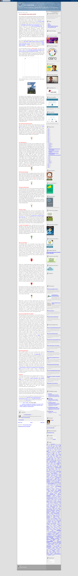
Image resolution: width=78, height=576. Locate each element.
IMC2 (59, 453)
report (41, 405)
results (54, 533)
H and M (53, 452)
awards (57, 463)
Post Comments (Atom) (27, 424)
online (59, 521)
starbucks (53, 539)
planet (51, 525)
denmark (59, 489)
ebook (51, 492)
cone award (34, 404)
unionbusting (53, 548)
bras (59, 469)
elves (59, 493)
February (49, 161)
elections (56, 493)
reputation (59, 531)
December (50, 143)
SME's (51, 456)
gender (51, 505)
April (49, 159)
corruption (59, 483)
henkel (59, 508)
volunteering (58, 550)
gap (56, 504)
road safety (49, 534)
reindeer (59, 529)
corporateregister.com (52, 483)
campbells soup (55, 472)
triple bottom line (49, 547)
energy (58, 495)
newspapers (49, 520)
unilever (49, 548)
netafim (57, 519)
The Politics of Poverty (52, 402)
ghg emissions (56, 505)
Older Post (42, 422)
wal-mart (50, 551)
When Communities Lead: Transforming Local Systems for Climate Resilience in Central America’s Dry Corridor (53, 404)
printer (51, 526)
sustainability (25, 406)
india (59, 511)
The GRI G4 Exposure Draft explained (53, 364)
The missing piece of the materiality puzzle (53, 339)
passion (49, 524)
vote (47, 551)
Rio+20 (54, 455)
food (51, 502)
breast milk (50, 470)
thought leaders (49, 545)
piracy (47, 525)
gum (56, 507)
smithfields (54, 535)
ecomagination (56, 492)
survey (58, 540)
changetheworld (56, 474)
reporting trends (53, 531)
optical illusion (49, 522)
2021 (48, 132)
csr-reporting (29, 5)
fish (48, 502)
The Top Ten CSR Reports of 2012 (52, 333)
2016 (48, 137)
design (49, 490)
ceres (52, 474)
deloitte (53, 489)
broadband (54, 470)
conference (49, 481)
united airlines (58, 548)
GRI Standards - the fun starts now (52, 383)
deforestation (58, 488)
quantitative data (49, 528)
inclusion (53, 511)
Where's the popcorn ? (50, 310)
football (60, 502)
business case (58, 471)
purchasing (55, 527)
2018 (48, 135)
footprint (49, 503)
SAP (60, 455)
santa (59, 534)
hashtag (50, 508)
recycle (51, 529)
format (52, 503)
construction (48, 482)
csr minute (52, 486)
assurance (23, 404)
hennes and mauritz (49, 509)
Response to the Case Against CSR (52, 316)
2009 (48, 166)
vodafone (53, 550)
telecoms (49, 544)
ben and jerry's (50, 466)
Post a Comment (21, 419)
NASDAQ (53, 454)
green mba (49, 507)
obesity (56, 521)
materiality (25, 405)
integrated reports (56, 513)
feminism (52, 501)
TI (59, 456)
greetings (53, 507)
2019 (48, 134)
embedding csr (52, 494)
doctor (52, 491)
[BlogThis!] (32, 402)
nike (52, 520)
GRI (42, 404)
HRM (59, 452)
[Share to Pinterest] (35, 402)
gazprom (48, 505)
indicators (48, 512)
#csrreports (53, 444)
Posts (49, 560)
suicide (47, 540)
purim (59, 527)
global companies (52, 506)
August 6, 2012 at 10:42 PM (25, 417)
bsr (57, 470)
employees (54, 495)
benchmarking (56, 466)
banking (59, 464)
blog (47, 469)
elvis (47, 494)
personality (58, 524)
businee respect (53, 471)
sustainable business (30, 406)
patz (51, 524)
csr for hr (48, 486)
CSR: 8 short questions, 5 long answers (53, 345)
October (49, 145)
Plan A (48, 455)
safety (56, 534)
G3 (50, 450)
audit (48, 463)
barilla (50, 465)
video (47, 550)
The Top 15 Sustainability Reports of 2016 (53, 370)
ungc (60, 547)
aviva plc (51, 463)
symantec (56, 543)
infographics (53, 512)
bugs (59, 470)
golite (57, 506)
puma (52, 527)
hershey (54, 509)
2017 (48, 136)
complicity (52, 480)
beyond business (58, 467)
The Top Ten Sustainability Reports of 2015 (53, 327)
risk (60, 533)
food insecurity (55, 502)
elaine (53, 420)
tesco (56, 544)
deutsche (52, 490)
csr (36, 404)
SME (48, 456)
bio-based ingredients (51, 468)
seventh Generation (49, 535)
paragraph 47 (59, 523)
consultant (52, 482)
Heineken (48, 453)
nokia (55, 520)
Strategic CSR (50, 411)
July (49, 156)
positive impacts (33, 405)
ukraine (57, 547)
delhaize (48, 489)
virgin (50, 550)
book (49, 469)
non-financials (59, 520)
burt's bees (48, 471)
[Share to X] (33, 402)
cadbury (51, 472)
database (53, 488)
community (54, 479)
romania (53, 534)
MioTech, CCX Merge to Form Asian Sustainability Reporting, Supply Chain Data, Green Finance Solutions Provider (53, 395)
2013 (48, 141)
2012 (48, 142)
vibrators (59, 549)
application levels (53, 461)
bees (60, 465)
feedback (48, 501)
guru (59, 507)
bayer (53, 465)
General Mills (59, 451)
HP (56, 452)
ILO (56, 453)
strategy (58, 539)
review (57, 533)
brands (56, 469)
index (56, 511)
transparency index (56, 546)
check (60, 474)
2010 (48, 165)
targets (60, 543)
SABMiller (57, 455)
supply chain (52, 540)
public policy (38, 405)
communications (49, 479)
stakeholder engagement (55, 538)
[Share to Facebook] (34, 402)
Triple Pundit (50, 398)
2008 (48, 167)
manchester (21, 405)
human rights (53, 510)
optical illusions (54, 522)
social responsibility (50, 537)
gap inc (59, 504)
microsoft (56, 518)
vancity (47, 549)
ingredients (58, 512)
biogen (56, 468)
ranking (54, 528)
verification (51, 549)
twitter (53, 547)
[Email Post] (29, 402)
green (60, 506)
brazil (47, 470)
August (49, 147)
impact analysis (49, 511)
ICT (50, 453)
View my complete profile (50, 427)
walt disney (58, 551)
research (49, 532)
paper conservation (53, 523)
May (49, 158)
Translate (54, 439)
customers (51, 487)
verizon (55, 549)
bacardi (48, 464)
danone (56, 487)
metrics (52, 518)
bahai (50, 464)
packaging (48, 523)
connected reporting (56, 481)
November (50, 144)
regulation (55, 529)
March (49, 160)
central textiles (48, 474)
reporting (21, 406)
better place (52, 467)
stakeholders (49, 539)
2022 (48, 131)
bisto (59, 468)
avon (54, 463)
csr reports (38, 404)
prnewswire (58, 526)
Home (31, 422)
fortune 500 (56, 503)
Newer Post (20, 422)
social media (57, 536)
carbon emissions (54, 473)
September (50, 146)
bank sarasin (54, 464)
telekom (53, 544)
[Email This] (31, 402)
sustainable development (57, 542)
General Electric (54, 451)
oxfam (59, 522)
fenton (55, 501)
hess (57, 509)
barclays (48, 465)
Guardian (49, 452)
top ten (58, 545)
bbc (55, 465)
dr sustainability (56, 491)
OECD (56, 454)
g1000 (54, 504)
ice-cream (57, 510)
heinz (56, 508)
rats (57, 528)
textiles (59, 544)
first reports (59, 501)
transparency (49, 546)
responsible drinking (49, 533)
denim (56, 489)
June (49, 157)
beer (57, 465)
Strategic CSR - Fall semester (52, 412)
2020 (48, 133)
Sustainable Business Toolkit (53, 407)
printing (55, 526)
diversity (49, 491)
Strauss (57, 456)
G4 (41, 404)
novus (53, 521)
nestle (54, 519)
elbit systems (51, 493)
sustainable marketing (51, 543)
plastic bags (29, 405)
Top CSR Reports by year (52, 27)
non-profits (49, 521)
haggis (47, 508)
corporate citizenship (58, 482)
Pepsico (60, 454)
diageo (56, 490)
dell (50, 489)
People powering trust (50, 351)
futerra (51, 504)
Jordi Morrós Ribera (28, 414)
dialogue (59, 490)
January (49, 162)
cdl (59, 473)
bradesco (53, 469)
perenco (55, 524)
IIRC (53, 453)
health (53, 508)
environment (48, 496)
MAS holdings (48, 454)
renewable (48, 530)
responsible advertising (56, 532)
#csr (47, 444)
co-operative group (29, 404)
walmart (54, 551)
